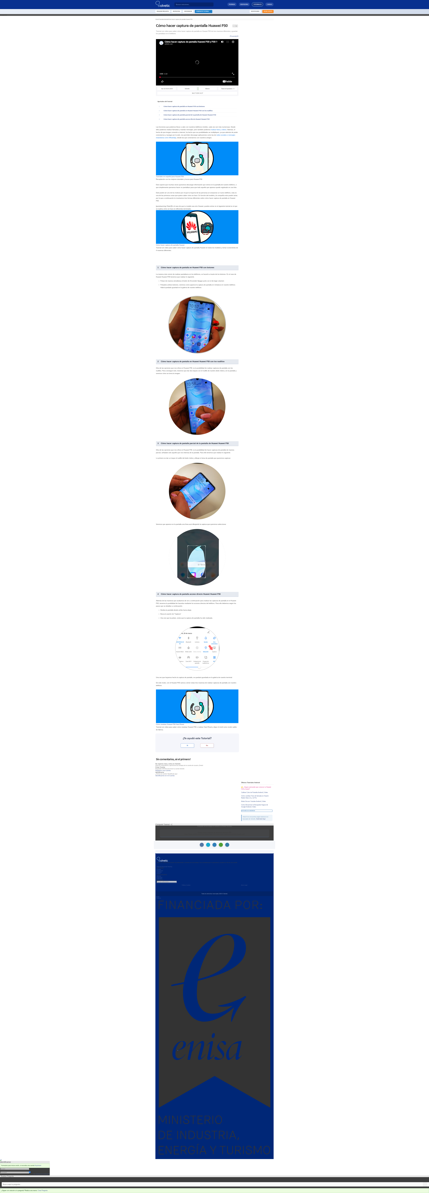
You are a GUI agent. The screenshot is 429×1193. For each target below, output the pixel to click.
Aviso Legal (244, 885)
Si (187, 745)
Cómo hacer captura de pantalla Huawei (170, 245)
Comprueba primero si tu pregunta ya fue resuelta (18, 1179)
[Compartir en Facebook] (202, 845)
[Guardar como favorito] (234, 25)
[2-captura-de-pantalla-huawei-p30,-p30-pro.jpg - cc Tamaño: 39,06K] (197, 406)
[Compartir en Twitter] (208, 845)
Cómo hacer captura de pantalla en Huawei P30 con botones (184, 106)
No (207, 745)
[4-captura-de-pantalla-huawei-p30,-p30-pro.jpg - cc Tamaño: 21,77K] (197, 557)
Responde (164, 866)
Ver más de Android (248, 810)
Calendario (159, 878)
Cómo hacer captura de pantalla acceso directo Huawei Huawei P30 (187, 119)
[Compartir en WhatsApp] (221, 845)
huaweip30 (234, 36)
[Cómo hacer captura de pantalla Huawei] (197, 227)
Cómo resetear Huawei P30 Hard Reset (170, 724)
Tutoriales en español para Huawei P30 (170, 176)
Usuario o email (34, 1169)
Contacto (158, 898)
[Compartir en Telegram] (227, 845)
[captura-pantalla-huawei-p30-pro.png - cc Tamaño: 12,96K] (197, 648)
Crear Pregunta (42, 1190)
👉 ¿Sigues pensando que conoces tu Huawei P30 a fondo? (256, 788)
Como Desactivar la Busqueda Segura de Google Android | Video (254, 806)
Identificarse (255, 11)
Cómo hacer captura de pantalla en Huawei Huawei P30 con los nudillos (188, 111)
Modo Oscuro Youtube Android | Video (253, 801)
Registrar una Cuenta (163, 770)
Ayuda (157, 896)
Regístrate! (38, 1165)
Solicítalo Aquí (261, 819)
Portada (232, 4)
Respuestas (244, 4)
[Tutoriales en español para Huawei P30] (197, 158)
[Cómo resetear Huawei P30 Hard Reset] (197, 706)
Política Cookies (186, 885)
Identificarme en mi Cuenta (165, 775)
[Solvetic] (164, 4)
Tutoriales (257, 4)
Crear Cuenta (268, 11)
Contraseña (33, 1170)
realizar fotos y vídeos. (219, 129)
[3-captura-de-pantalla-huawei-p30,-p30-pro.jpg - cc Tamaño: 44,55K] (197, 491)
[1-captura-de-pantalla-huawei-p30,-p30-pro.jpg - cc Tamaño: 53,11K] (197, 324)
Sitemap (159, 876)
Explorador (159, 877)
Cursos (269, 4)
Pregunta (159, 866)
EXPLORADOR (188, 11)
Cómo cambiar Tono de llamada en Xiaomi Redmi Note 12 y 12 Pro (255, 797)
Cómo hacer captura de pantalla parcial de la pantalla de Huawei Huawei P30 (190, 115)
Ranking (170, 866)
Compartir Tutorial (203, 11)
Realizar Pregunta (163, 11)
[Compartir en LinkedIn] (214, 845)
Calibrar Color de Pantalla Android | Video (254, 792)
